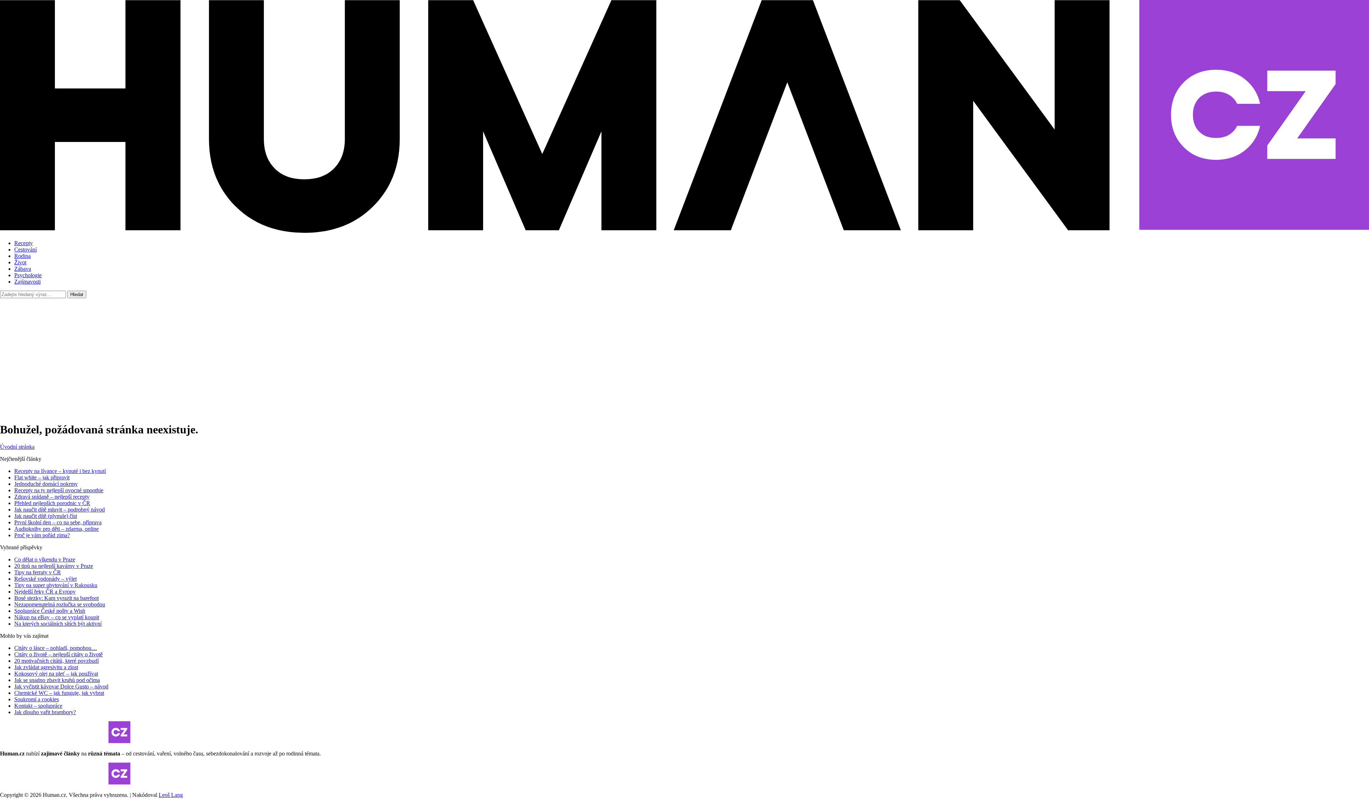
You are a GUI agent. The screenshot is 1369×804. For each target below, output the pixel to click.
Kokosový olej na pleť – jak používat (56, 674)
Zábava (22, 269)
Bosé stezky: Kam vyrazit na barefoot (56, 598)
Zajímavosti (27, 282)
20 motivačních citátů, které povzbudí (56, 661)
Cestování (25, 249)
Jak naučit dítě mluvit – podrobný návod (59, 510)
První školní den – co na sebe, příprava (58, 522)
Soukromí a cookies (36, 699)
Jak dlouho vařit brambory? (45, 712)
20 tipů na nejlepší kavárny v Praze (53, 566)
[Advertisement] (684, 355)
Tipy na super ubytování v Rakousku (55, 585)
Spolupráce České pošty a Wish (49, 611)
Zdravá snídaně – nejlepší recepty (51, 497)
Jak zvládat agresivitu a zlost (46, 667)
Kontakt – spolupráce (38, 706)
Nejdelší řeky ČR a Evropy (45, 592)
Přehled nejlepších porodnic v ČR (52, 503)
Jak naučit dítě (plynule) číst (45, 516)
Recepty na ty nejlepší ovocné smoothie (58, 490)
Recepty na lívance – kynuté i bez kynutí (60, 471)
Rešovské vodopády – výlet (45, 579)
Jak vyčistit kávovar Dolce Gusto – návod (61, 686)
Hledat (76, 294)
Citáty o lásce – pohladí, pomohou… (55, 648)
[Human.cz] (684, 231)
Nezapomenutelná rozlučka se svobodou (59, 604)
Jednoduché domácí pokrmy (46, 484)
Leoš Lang (171, 795)
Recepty (23, 243)
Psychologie (28, 275)
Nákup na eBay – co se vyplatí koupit (56, 617)
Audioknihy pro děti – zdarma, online (56, 529)
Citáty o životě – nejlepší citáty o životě (58, 654)
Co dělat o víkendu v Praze (44, 559)
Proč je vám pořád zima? (42, 535)
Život (20, 262)
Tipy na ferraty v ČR (37, 572)
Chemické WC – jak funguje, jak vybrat (59, 693)
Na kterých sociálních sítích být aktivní (58, 624)
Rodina (22, 256)
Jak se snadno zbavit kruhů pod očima (57, 680)
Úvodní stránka (17, 447)
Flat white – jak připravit (42, 477)
